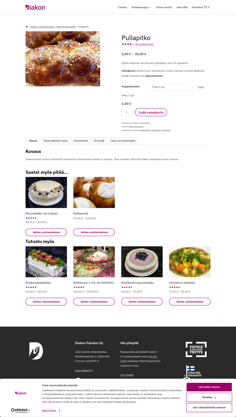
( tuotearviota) (144, 44)
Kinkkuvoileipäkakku (38, 282)
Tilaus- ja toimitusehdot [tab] (122, 140)
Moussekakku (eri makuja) (42, 213)
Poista (201, 87)
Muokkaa (207, 397)
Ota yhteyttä (127, 374)
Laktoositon (156, 130)
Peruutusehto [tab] (81, 140)
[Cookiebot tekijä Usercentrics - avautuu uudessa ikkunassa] (21, 410)
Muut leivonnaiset (136, 126)
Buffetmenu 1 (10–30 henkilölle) (93, 282)
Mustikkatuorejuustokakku (137, 282)
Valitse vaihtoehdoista (46, 232)
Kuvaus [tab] (33, 140)
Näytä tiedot (49, 410)
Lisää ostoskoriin (151, 112)
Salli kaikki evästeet (209, 386)
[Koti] (27, 26)
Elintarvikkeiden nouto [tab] (56, 140)
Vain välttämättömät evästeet (209, 407)
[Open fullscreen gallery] (97, 83)
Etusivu (122, 7)
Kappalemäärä (131, 86)
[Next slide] (95, 58)
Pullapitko (166, 130)
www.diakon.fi (83, 370)
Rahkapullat (80, 213)
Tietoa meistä (164, 7)
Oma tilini (182, 7)
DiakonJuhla (145, 130)
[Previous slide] (30, 58)
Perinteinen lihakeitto (182, 282)
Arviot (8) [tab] (99, 140)
